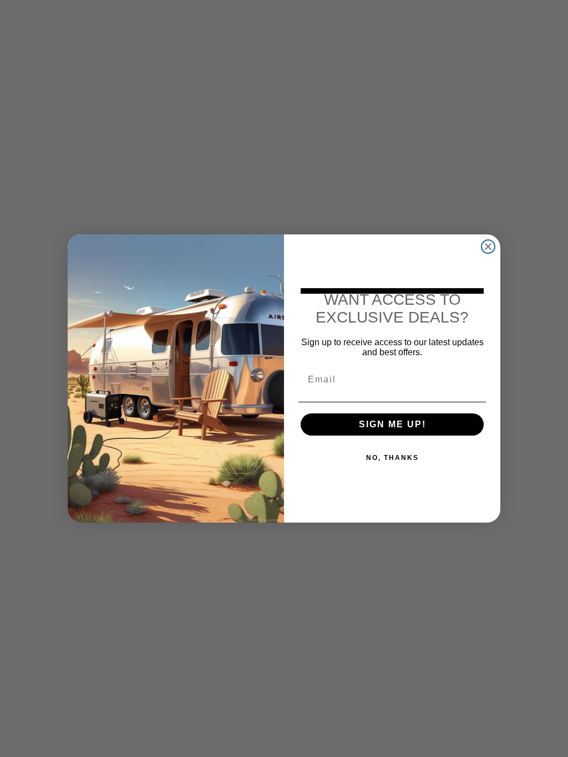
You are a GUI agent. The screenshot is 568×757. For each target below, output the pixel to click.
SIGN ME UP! (392, 424)
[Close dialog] (488, 246)
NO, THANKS (392, 458)
